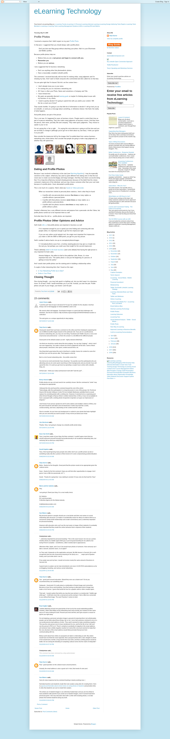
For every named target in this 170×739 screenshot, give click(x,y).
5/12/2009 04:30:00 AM (46, 656)
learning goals (64, 96)
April (112, 335)
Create (122, 365)
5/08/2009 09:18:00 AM (46, 507)
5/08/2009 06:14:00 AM (46, 480)
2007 (111, 350)
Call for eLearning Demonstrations (121, 332)
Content (109, 369)
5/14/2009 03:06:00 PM (46, 700)
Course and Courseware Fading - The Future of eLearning (121, 207)
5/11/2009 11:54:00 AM (46, 570)
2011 (111, 243)
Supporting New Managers (117, 131)
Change (119, 370)
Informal (109, 365)
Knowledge (129, 374)
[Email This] (62, 291)
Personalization (118, 372)
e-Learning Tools (52, 26)
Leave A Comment (124, 117)
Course (118, 369)
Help (132, 363)
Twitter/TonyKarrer (112, 65)
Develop (128, 363)
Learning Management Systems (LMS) (70, 26)
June (112, 267)
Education (110, 374)
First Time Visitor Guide (116, 175)
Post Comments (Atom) (50, 711)
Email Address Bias (116, 306)
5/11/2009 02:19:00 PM (46, 600)
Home (67, 708)
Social (134, 367)
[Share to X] (66, 291)
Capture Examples (116, 272)
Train (129, 365)
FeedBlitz (118, 86)
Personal (110, 372)
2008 (111, 347)
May (112, 270)
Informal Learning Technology (119, 309)
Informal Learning (93, 24)
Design (115, 367)
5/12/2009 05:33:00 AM (46, 671)
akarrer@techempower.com (115, 56)
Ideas (115, 374)
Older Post (96, 708)
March (113, 338)
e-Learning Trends (60, 24)
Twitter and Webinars (117, 296)
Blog (114, 363)
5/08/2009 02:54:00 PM (46, 530)
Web (108, 370)
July (112, 264)
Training (109, 367)
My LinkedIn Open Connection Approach (119, 61)
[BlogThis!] (64, 291)
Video (109, 376)
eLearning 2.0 (71, 24)
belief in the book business (55, 250)
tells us (44, 225)
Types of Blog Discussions (117, 142)
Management (125, 369)
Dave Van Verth (44, 434)
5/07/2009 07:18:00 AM (46, 321)
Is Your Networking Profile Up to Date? (51, 271)
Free (108, 378)
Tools (126, 365)
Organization (121, 374)
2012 (111, 240)
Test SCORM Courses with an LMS (120, 219)
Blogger (93, 724)
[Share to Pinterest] (71, 291)
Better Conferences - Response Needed (121, 152)
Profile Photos (114, 311)
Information (115, 365)
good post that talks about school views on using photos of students (63, 686)
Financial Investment (116, 282)
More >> (112, 378)
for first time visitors (113, 48)
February (114, 341)
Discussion (120, 376)
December (114, 251)
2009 (111, 249)
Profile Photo (74, 41)
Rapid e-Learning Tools (128, 24)
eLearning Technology (67, 11)
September (114, 259)
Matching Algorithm (77, 173)
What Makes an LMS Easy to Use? (119, 196)
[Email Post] (58, 291)
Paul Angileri (43, 606)
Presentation (130, 370)
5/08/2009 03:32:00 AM (46, 456)
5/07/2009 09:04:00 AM (46, 416)
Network (113, 376)
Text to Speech (115, 275)
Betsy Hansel (43, 380)
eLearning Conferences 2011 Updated (125, 162)
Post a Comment (42, 704)
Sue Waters (43, 513)
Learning (110, 363)
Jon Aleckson (43, 422)
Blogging (119, 363)
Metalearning (114, 285)
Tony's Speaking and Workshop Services (120, 68)
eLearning (128, 367)
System (131, 376)
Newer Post (38, 708)
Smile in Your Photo (44, 273)
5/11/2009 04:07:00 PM (46, 644)
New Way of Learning (117, 327)
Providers (113, 370)
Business (133, 372)
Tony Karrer (44, 291)
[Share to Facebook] (69, 291)
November (114, 254)
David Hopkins (44, 449)
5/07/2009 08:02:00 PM (46, 443)
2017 (111, 235)
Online (132, 369)
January (113, 344)
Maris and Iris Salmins (46, 486)
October (113, 256)
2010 (111, 246)
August (113, 262)
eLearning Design (105, 24)
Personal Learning (82, 24)
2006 (111, 352)
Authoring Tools (116, 24)
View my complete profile (115, 39)
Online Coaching (115, 299)
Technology (121, 367)
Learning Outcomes (116, 314)
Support (126, 376)
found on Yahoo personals (75, 188)
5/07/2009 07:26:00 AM (46, 373)
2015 (111, 238)
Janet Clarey (43, 302)
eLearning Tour (115, 317)
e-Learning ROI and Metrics (91, 26)
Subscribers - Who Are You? (117, 186)
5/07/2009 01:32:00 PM (46, 427)
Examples (126, 372)
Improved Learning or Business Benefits (123, 329)
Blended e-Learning (40, 26)
